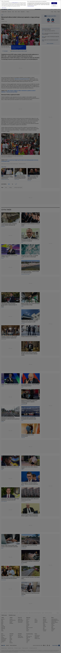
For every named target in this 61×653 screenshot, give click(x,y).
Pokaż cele (54, 5)
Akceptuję (54, 3)
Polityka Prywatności (4, 7)
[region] (30, 4)
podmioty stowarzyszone (15, 2)
